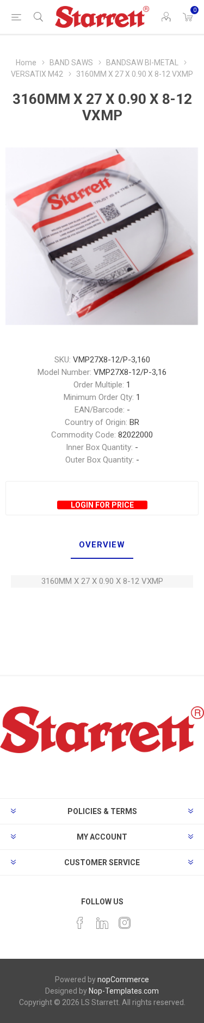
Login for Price (102, 505)
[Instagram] (124, 923)
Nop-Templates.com (124, 991)
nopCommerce (123, 979)
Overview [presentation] (102, 545)
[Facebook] (80, 923)
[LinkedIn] (102, 923)
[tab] (102, 545)
